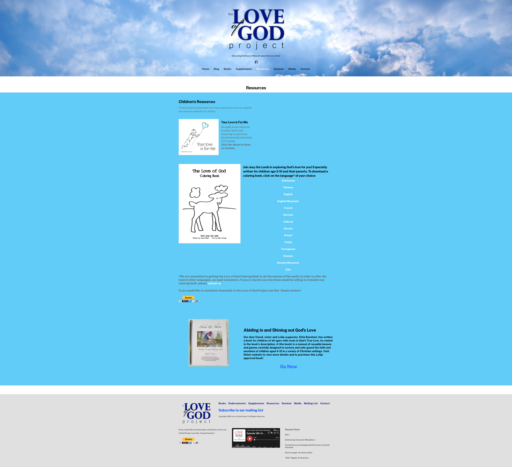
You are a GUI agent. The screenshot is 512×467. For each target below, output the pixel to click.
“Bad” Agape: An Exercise (297, 458)
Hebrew (288, 221)
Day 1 (287, 434)
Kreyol (288, 235)
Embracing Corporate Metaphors (300, 440)
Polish (288, 242)
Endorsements (237, 403)
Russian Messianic (288, 262)
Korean (288, 228)
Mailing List (311, 403)
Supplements (244, 68)
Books (227, 68)
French (288, 207)
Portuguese (288, 248)
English (288, 194)
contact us (214, 283)
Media (292, 68)
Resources (262, 68)
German (288, 214)
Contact (305, 68)
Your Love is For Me (234, 122)
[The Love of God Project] (256, 51)
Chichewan (288, 180)
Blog (216, 68)
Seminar (279, 68)
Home (205, 68)
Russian (288, 255)
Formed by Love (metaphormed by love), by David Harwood (307, 446)
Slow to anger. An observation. (299, 452)
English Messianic (288, 201)
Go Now (288, 366)
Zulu (288, 269)
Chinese (288, 187)
